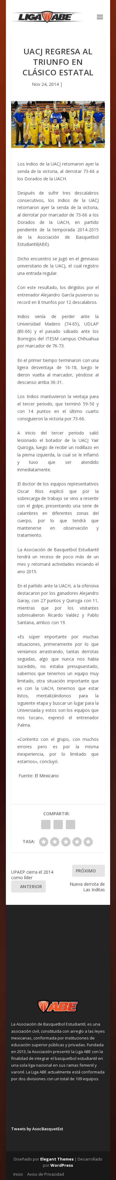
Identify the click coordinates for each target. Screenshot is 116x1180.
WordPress (61, 1165)
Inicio (18, 1174)
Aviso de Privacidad (45, 1174)
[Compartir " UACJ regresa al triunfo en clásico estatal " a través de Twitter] (58, 824)
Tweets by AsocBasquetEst (37, 1129)
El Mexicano (47, 776)
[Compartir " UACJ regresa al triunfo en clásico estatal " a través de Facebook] (46, 824)
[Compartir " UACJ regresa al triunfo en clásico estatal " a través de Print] (70, 824)
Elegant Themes (57, 1159)
